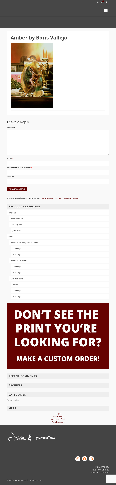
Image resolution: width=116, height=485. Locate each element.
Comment (11, 128)
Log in (58, 413)
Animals (16, 284)
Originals (12, 212)
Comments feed (58, 419)
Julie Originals (16, 224)
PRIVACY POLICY (102, 467)
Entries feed (58, 416)
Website (10, 177)
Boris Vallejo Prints (19, 260)
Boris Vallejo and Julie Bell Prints (24, 242)
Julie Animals (18, 230)
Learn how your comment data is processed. (60, 198)
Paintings (17, 254)
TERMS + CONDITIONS (100, 470)
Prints (10, 236)
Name (10, 158)
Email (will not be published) (19, 168)
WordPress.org (58, 422)
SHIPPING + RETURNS (100, 472)
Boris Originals (17, 218)
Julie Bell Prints (17, 278)
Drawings (17, 248)
